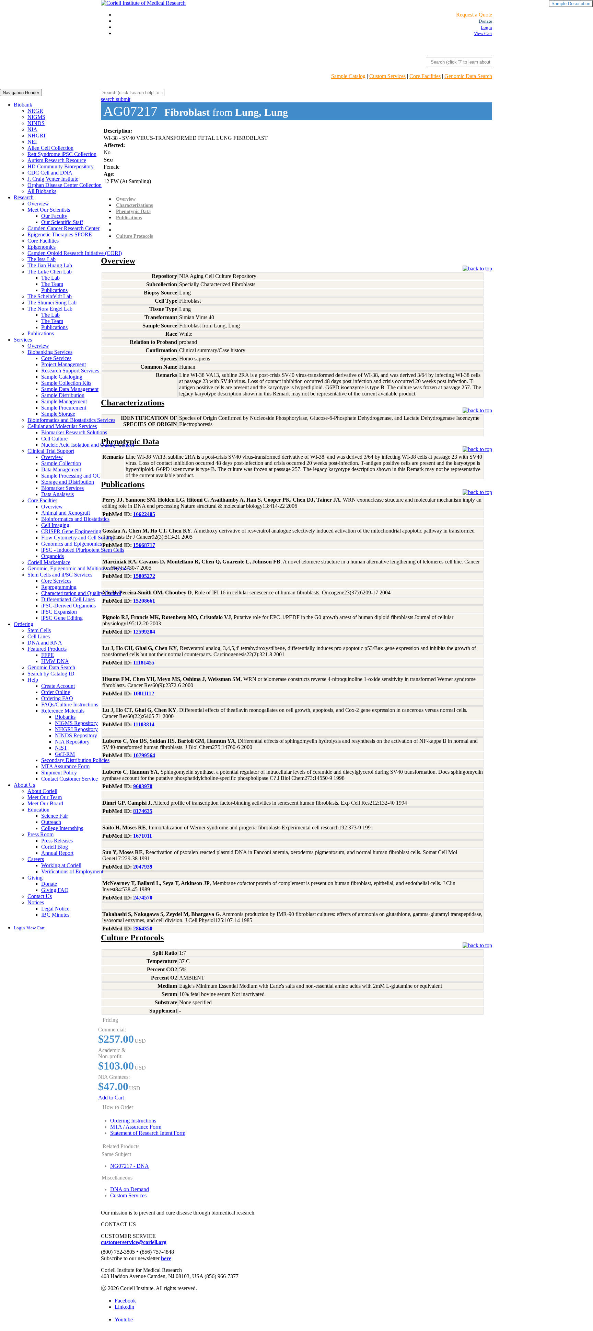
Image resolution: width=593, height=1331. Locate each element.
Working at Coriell (61, 865)
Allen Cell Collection (50, 148)
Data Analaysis (57, 494)
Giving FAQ (55, 890)
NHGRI (36, 135)
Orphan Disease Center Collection (64, 185)
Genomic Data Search (468, 76)
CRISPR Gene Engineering (71, 531)
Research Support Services (70, 370)
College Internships (62, 828)
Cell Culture (54, 438)
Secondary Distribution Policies (75, 760)
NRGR (35, 111)
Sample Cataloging (61, 377)
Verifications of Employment (72, 871)
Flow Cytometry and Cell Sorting (77, 537)
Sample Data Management (69, 389)
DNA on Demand (129, 1189)
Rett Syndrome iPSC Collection (61, 154)
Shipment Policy (59, 772)
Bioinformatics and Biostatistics (75, 519)
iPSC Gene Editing (62, 618)
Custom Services (387, 76)
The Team (52, 284)
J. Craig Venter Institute (52, 179)
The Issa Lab (41, 259)
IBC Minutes (55, 915)
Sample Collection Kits (66, 383)
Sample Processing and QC (71, 476)
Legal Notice (55, 908)
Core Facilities (425, 76)
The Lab (50, 278)
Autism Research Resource (56, 160)
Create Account (58, 686)
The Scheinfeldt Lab (49, 296)
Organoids (52, 556)
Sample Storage (58, 414)
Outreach (51, 822)
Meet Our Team (44, 797)
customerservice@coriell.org (133, 1242)
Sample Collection (61, 463)
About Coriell (42, 791)
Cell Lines (38, 636)
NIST (61, 748)
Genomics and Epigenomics (71, 544)
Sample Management (64, 401)
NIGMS (36, 117)
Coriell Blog (54, 847)
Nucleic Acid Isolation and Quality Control (87, 445)
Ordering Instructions (133, 1120)
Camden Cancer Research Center (63, 228)
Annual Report (57, 853)
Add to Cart (111, 1097)
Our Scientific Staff (62, 222)
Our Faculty (54, 216)
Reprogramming (59, 587)
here (166, 1258)
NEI (32, 142)
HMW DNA (55, 661)
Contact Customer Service (69, 779)
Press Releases (57, 840)
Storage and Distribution (67, 482)
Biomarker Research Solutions (74, 432)
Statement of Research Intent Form (147, 1133)
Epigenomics (41, 247)
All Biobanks (41, 191)
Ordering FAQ (57, 698)
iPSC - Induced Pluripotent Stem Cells (82, 550)
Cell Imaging (55, 525)
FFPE (47, 655)
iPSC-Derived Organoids (68, 605)
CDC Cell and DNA (49, 173)
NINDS (36, 123)
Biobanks (65, 717)
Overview (38, 203)
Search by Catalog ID (50, 673)
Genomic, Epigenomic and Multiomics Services (79, 568)
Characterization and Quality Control (81, 593)
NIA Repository (72, 742)
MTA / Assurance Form (135, 1127)
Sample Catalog (348, 76)
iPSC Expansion (59, 612)
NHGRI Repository (76, 729)
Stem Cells (39, 630)
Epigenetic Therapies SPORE (59, 234)
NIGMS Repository (76, 723)
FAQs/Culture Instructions (69, 704)
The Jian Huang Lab (49, 265)
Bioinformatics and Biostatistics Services (71, 420)
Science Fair (54, 816)
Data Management (61, 469)
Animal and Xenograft (65, 513)
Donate (49, 884)
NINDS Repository (76, 735)
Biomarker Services (62, 488)
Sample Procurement (63, 408)
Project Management (63, 364)
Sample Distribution (62, 395)
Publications (54, 290)
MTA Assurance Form (65, 766)
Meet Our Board (45, 803)
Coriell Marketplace (48, 562)
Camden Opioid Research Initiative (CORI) (74, 253)
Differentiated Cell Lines (68, 599)
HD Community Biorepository (60, 166)
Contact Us (39, 896)
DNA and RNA (44, 643)
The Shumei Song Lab (52, 302)
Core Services (56, 358)
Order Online (55, 692)
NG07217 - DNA (129, 1166)
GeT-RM (65, 754)
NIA (32, 129)
